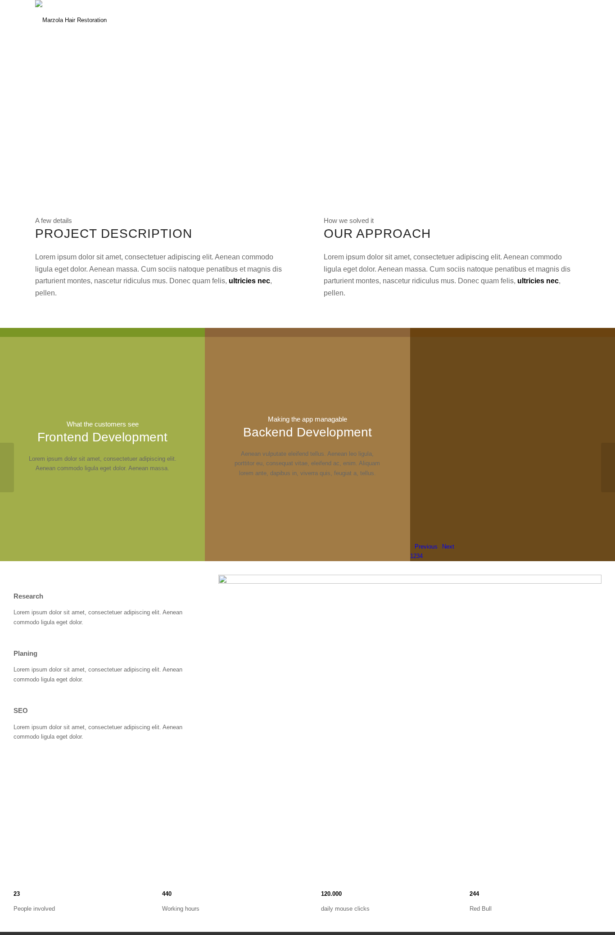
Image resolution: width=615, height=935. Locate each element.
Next (448, 546)
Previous (426, 546)
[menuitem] (347, 20)
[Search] (571, 20)
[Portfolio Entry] (7, 467)
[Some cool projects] (608, 467)
